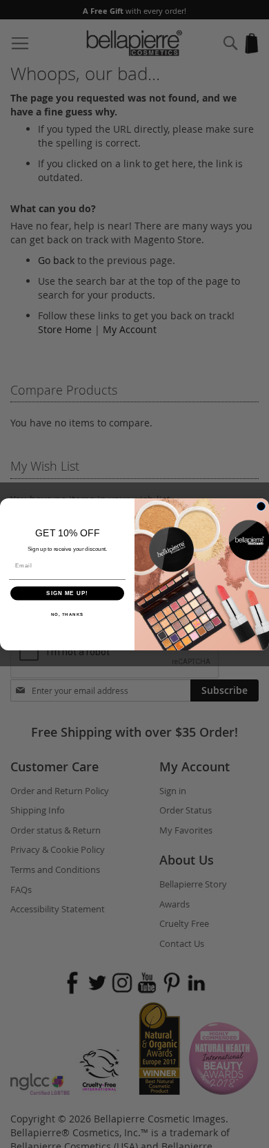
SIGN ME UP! (67, 593)
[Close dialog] (261, 506)
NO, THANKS (67, 614)
